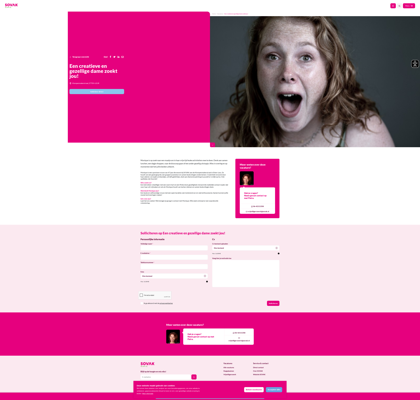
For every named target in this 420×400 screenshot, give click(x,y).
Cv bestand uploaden (220, 244)
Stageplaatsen (228, 371)
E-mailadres (145, 253)
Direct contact (258, 367)
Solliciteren (273, 303)
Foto (142, 272)
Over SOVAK (258, 371)
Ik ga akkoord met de (158, 303)
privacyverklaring (166, 303)
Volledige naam (146, 244)
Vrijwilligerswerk (229, 374)
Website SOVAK (259, 374)
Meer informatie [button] (147, 393)
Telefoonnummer (147, 262)
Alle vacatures (228, 367)
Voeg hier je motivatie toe (221, 258)
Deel (106, 57)
